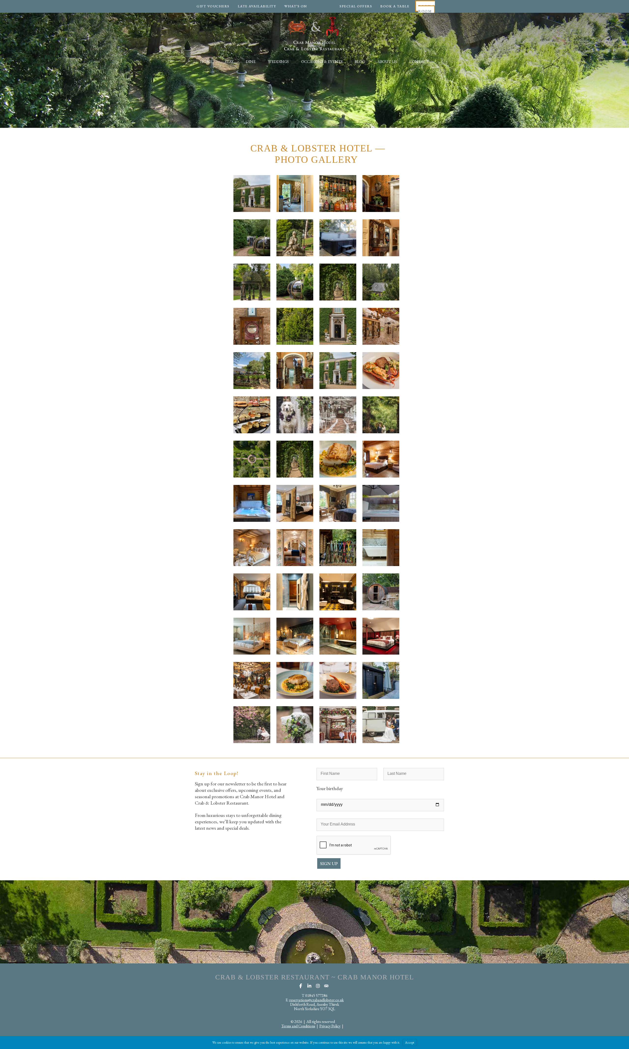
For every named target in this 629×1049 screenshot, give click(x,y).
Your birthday (329, 788)
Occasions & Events (322, 61)
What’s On (295, 6)
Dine (251, 61)
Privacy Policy (330, 1026)
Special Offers (356, 6)
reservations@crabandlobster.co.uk (316, 1000)
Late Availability (257, 6)
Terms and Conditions (298, 1026)
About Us (387, 61)
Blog (360, 61)
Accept (409, 1042)
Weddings (278, 61)
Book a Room (426, 8)
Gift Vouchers (213, 6)
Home (206, 61)
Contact (419, 61)
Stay (229, 61)
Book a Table (394, 6)
